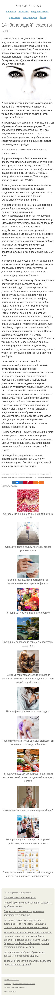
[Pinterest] (28, 482)
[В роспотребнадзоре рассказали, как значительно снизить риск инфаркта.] (28, 576)
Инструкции (30, 17)
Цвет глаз (14, 17)
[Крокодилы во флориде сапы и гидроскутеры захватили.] (28, 638)
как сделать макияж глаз (43, 477)
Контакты (7, 984)
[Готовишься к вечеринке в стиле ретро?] (28, 609)
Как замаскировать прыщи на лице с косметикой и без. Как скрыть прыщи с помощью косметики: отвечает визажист (26, 924)
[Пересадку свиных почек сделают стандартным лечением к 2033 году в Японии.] (28, 737)
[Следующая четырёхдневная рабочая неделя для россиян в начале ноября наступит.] (28, 868)
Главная (11, 11)
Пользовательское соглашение (24, 984)
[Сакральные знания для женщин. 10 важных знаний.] (28, 510)
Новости (24, 11)
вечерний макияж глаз (34, 474)
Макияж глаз (27, 5)
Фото (43, 17)
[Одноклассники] (38, 482)
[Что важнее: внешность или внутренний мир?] (28, 806)
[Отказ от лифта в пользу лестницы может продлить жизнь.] (28, 543)
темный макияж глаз (18, 474)
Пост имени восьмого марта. (20, 897)
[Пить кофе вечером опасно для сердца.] (28, 707)
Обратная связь (10, 991)
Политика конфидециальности (15, 987)
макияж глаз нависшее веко (22, 477)
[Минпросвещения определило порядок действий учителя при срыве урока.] (28, 835)
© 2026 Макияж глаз (11, 980)
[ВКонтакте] (17, 482)
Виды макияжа (40, 11)
